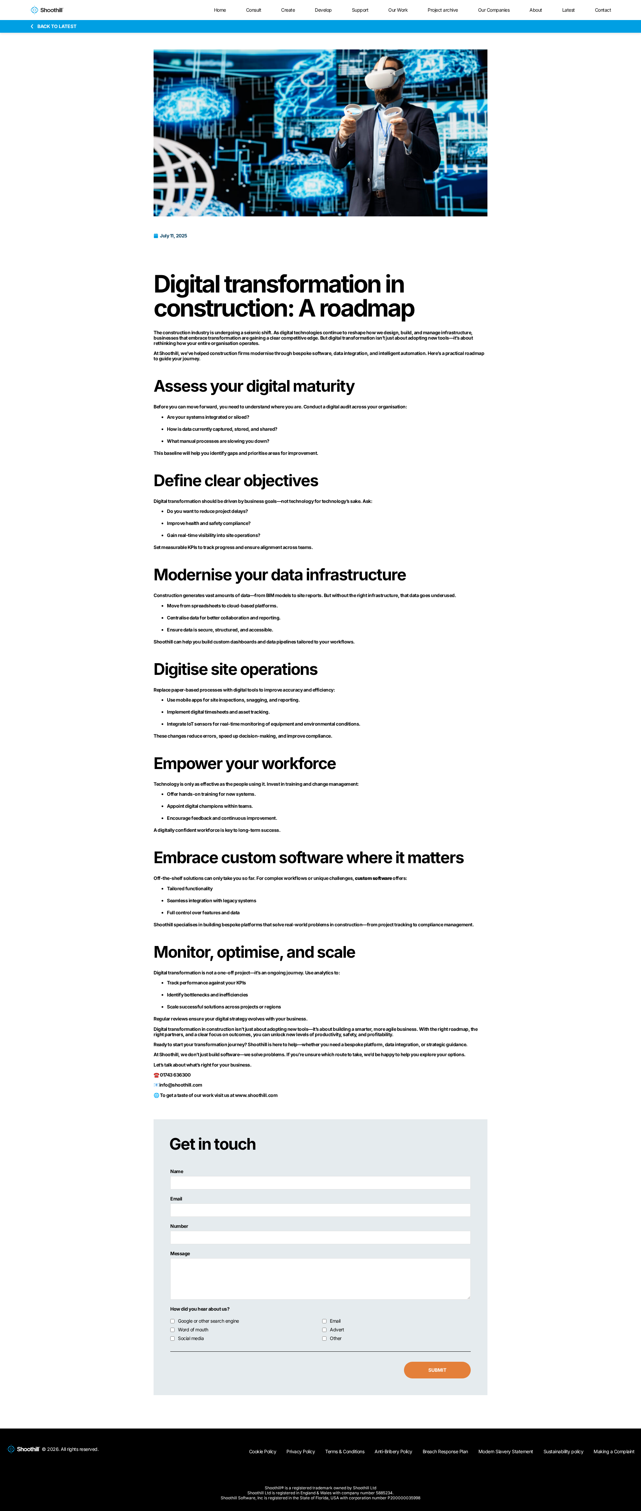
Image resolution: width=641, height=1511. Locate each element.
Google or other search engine (208, 1321)
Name (176, 1171)
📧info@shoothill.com (178, 1085)
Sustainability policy (564, 1451)
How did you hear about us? (199, 1309)
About (535, 10)
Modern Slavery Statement (505, 1451)
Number (179, 1226)
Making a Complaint (614, 1451)
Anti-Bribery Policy (393, 1451)
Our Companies (494, 10)
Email (176, 1198)
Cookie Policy (262, 1451)
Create (288, 10)
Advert (337, 1329)
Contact (603, 10)
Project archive (443, 10)
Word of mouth (193, 1329)
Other (336, 1338)
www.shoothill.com (256, 1095)
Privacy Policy (300, 1451)
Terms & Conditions (344, 1451)
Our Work (398, 10)
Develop (323, 10)
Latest (568, 10)
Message (180, 1253)
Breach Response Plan (445, 1451)
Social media (191, 1338)
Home (220, 10)
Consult (253, 10)
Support (360, 10)
